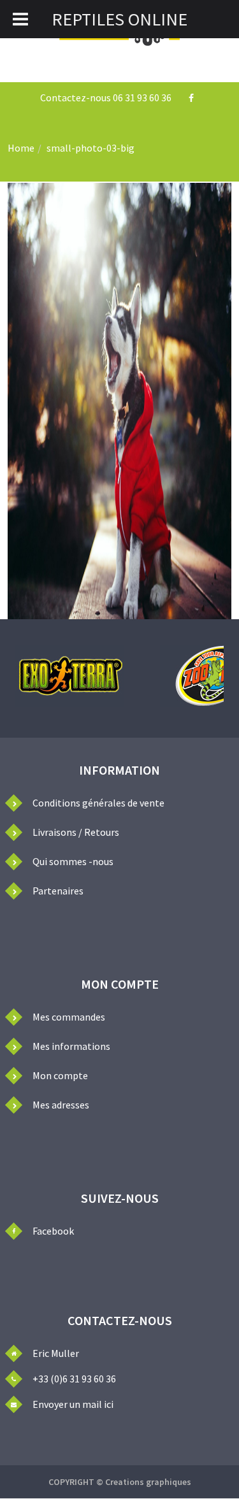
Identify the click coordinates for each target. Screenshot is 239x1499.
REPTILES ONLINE (119, 19)
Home (21, 147)
